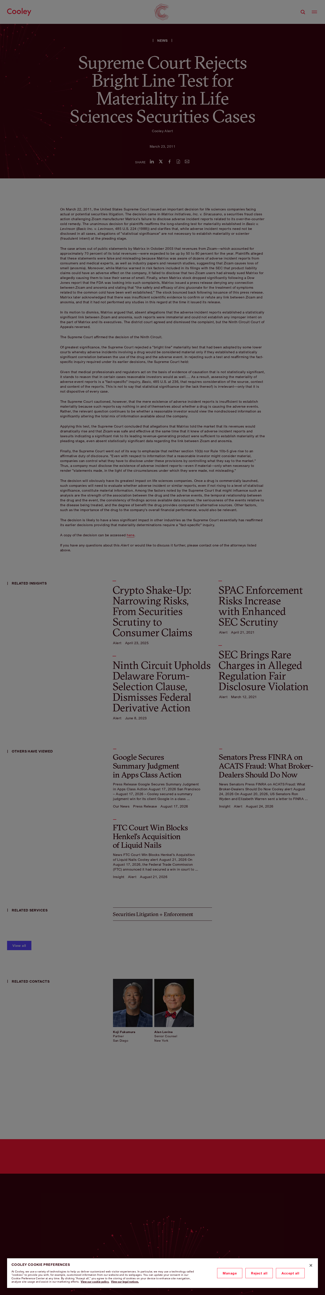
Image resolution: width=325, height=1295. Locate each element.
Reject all (259, 1273)
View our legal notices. (125, 1281)
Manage (230, 1273)
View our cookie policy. (95, 1281)
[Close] (311, 1265)
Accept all (290, 1273)
